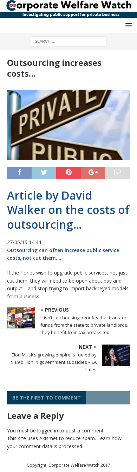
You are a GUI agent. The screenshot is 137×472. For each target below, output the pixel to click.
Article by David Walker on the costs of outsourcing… (68, 210)
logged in (47, 430)
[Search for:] (68, 40)
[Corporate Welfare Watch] (68, 14)
